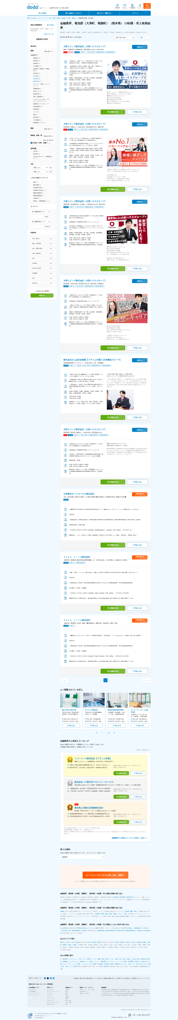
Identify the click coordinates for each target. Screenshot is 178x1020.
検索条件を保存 (42, 39)
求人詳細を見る (113, 112)
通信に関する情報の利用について (88, 978)
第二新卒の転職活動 (144, 991)
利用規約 (76, 978)
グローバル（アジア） (52, 1002)
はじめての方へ (33, 989)
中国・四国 (68, 1000)
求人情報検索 (32, 991)
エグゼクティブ (51, 1000)
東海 (66, 995)
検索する (42, 295)
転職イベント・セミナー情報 (87, 989)
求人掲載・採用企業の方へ (142, 1009)
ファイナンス (50, 997)
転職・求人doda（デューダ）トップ (37, 18)
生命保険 (35, 76)
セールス (49, 995)
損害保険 (35, 78)
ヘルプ (147, 978)
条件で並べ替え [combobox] (121, 37)
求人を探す (43, 13)
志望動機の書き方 (136, 989)
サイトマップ (141, 978)
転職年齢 (133, 993)
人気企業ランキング (107, 993)
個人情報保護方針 (39, 1017)
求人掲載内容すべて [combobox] (38, 211)
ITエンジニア (50, 989)
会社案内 (123, 1009)
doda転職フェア (84, 991)
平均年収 (116, 993)
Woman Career (51, 1004)
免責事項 (134, 978)
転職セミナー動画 (84, 993)
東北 (66, 991)
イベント (135, 13)
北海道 (67, 989)
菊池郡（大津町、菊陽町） (69, 18)
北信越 (67, 997)
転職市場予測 (108, 995)
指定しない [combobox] (37, 167)
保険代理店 (36, 81)
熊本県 (58, 18)
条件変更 (50, 25)
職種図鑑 (125, 995)
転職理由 (127, 993)
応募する (140, 47)
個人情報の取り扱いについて (42, 1015)
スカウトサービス (33, 995)
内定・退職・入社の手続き (131, 991)
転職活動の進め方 (105, 989)
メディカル (50, 993)
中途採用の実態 (140, 993)
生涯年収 (121, 993)
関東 (66, 993)
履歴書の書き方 (115, 989)
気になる (138, 112)
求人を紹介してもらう (73, 13)
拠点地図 (130, 1009)
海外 (66, 1004)
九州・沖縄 (52, 18)
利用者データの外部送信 (123, 978)
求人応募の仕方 (109, 991)
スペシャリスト (51, 998)
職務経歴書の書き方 (126, 989)
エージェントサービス (34, 993)
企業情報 (131, 995)
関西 (66, 998)
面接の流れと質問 (118, 991)
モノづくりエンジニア (52, 991)
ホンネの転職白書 (117, 995)
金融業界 (65, 857)
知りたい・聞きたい (104, 13)
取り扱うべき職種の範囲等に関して (107, 978)
